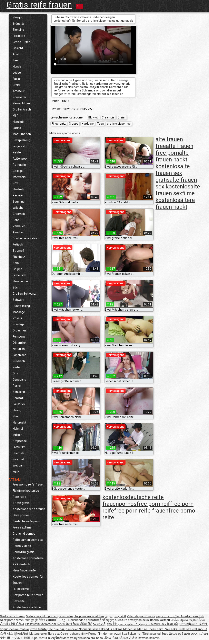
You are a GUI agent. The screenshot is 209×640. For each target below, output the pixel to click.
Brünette (18, 23)
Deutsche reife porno (27, 521)
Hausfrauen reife (24, 570)
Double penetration (25, 238)
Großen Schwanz (24, 293)
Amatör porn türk (192, 616)
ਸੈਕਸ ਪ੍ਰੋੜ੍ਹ (174, 624)
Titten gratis (21, 503)
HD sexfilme (21, 589)
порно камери (160, 620)
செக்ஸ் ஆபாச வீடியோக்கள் (188, 620)
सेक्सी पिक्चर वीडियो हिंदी (79, 624)
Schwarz (18, 300)
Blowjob (18, 17)
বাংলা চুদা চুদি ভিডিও (35, 620)
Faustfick (19, 404)
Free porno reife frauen (28, 484)
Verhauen (19, 226)
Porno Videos (22, 546)
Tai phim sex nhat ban (89, 616)
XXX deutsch (21, 564)
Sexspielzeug (21, 140)
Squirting (18, 201)
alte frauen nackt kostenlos (172, 159)
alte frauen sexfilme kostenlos (178, 193)
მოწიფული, (109, 620)
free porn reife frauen (141, 510)
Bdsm (16, 287)
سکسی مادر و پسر (168, 616)
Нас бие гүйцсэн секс (63, 629)
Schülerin (19, 392)
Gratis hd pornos (24, 533)
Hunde (17, 66)
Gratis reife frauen (39, 5)
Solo (16, 263)
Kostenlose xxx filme (27, 607)
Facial (16, 79)
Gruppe (17, 269)
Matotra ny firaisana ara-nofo (83, 638)
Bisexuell (18, 459)
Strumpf (18, 250)
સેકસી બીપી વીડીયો (12, 624)
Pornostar (19, 97)
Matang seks (38, 633)
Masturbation (22, 134)
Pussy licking (21, 306)
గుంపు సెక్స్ (100, 624)
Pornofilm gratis (23, 552)
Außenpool (20, 158)
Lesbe (17, 72)
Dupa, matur (39, 638)
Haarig (17, 410)
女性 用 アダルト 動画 (15, 638)
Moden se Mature (135, 629)
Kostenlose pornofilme (28, 558)
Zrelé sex (185, 629)
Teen (16, 60)
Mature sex (34, 616)
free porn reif (153, 503)
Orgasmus (20, 330)
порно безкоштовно (14, 629)
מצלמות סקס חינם (196, 633)
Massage (19, 312)
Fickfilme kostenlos (26, 490)
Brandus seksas (112, 629)
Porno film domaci (100, 633)
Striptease (20, 441)
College (18, 171)
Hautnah (18, 189)
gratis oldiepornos (119, 123)
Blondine (18, 30)
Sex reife (19, 601)
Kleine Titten (21, 103)
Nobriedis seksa (90, 629)
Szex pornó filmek (12, 620)
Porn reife (19, 497)
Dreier (16, 85)
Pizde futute (38, 629)
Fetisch (18, 244)
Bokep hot (134, 633)
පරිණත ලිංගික (128, 638)
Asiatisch (19, 232)
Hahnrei (18, 428)
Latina (17, 128)
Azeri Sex (121, 633)
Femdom (19, 336)
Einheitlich (19, 275)
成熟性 (203, 624)
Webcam (18, 465)
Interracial (19, 177)
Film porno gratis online (57, 616)
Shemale (18, 453)
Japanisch (19, 355)
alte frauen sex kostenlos (176, 183)
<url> (16, 471)
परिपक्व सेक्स (111, 638)
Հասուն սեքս (57, 620)
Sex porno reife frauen (28, 595)
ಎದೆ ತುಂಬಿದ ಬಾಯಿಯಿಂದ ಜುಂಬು (45, 624)
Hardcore (19, 36)
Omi (15, 373)
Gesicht (18, 48)
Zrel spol (198, 629)
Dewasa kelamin (149, 638)
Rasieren (18, 195)
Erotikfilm (19, 447)
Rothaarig (19, 165)
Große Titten (21, 42)
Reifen (17, 367)
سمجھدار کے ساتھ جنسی (134, 624)
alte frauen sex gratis (173, 173)
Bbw (15, 416)
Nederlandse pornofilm (83, 620)
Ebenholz (19, 257)
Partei (17, 386)
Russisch (19, 361)
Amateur (18, 91)
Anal (16, 54)
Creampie (19, 214)
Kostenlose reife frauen (29, 509)
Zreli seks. (171, 629)
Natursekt (19, 422)
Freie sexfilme (22, 527)
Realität (18, 398)
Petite (17, 152)
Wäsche (18, 208)
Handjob (18, 122)
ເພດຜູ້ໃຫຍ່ (55, 638)
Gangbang (19, 379)
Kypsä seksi (141, 620)
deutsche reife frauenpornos (133, 500)
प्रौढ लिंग (112, 624)
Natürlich (19, 349)
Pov (15, 183)
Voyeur (17, 318)
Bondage (18, 324)
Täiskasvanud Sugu (155, 633)
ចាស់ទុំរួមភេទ (190, 624)
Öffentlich (20, 343)
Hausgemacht (22, 281)
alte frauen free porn (174, 149)
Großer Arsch (22, 109)
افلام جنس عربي (115, 616)
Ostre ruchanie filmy (74, 633)
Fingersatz (20, 146)
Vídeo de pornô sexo (141, 616)
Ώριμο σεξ (176, 633)
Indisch (17, 435)
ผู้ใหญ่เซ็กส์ (21, 633)
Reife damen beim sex (28, 540)
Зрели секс (156, 629)
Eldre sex (54, 633)
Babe (16, 220)
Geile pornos (21, 515)
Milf (15, 115)
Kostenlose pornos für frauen (28, 580)
